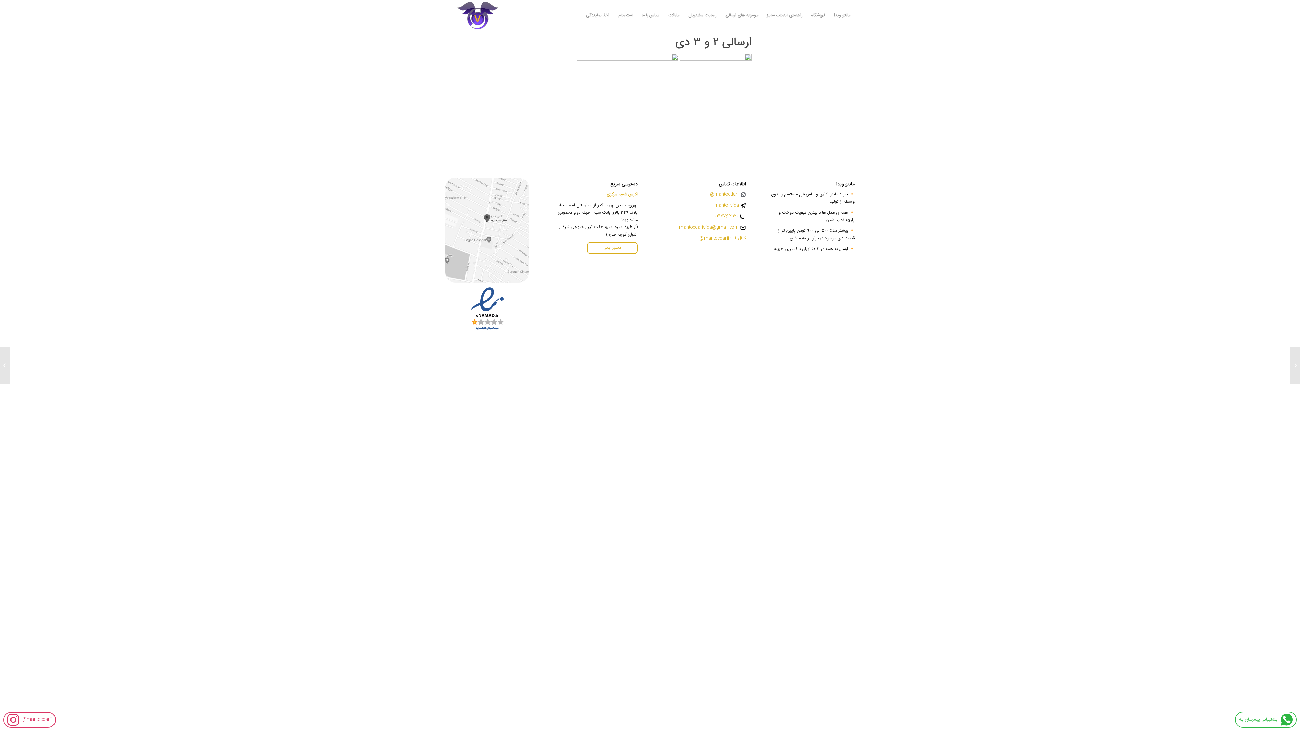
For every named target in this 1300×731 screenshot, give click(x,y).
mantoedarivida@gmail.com (709, 227)
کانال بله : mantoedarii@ (722, 238)
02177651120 (726, 216)
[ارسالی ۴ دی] (1295, 365)
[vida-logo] (477, 15)
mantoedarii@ (37, 719)
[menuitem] (842, 15)
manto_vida (726, 205)
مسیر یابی (612, 247)
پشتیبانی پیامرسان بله (1258, 719)
